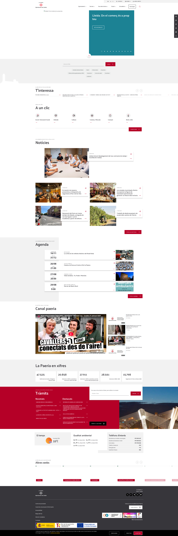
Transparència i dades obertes (72, 480)
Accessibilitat (38, 510)
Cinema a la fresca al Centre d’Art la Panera (77, 265)
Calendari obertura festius (78, 70)
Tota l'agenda (134, 296)
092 (140, 450)
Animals (56, 119)
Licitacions (89, 76)
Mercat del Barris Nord (71, 286)
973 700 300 (138, 443)
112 (140, 447)
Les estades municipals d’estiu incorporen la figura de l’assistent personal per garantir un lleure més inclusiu (127, 192)
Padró (87, 70)
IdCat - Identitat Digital (15, 95)
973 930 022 (138, 440)
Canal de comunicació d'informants (155, 480)
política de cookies (55, 532)
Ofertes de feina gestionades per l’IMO (76, 73)
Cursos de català (98, 73)
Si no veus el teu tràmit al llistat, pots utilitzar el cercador (104, 390)
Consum (110, 119)
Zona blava (107, 73)
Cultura (74, 119)
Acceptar (138, 533)
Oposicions (89, 73)
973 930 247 (138, 438)
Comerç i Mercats (95, 119)
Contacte (37, 520)
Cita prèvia (103, 70)
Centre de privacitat (40, 503)
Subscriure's (134, 507)
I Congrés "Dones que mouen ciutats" (100, 95)
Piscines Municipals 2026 (42, 95)
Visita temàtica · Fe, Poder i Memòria (75, 275)
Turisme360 (95, 480)
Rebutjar (129, 533)
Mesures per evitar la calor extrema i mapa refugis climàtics (73, 95)
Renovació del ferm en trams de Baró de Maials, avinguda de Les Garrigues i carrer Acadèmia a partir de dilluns (73, 215)
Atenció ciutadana (40, 517)
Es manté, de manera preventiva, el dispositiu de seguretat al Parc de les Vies (71, 192)
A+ (108, 1)
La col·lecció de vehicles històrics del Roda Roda (79, 253)
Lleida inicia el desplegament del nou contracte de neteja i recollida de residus (108, 157)
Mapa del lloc (38, 513)
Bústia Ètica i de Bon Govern (126, 480)
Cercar (134, 393)
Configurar (114, 533)
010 (140, 445)
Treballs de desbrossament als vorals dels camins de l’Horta (127, 214)
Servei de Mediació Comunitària (152, 95)
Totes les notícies (131, 232)
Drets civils (129, 119)
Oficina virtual (95, 70)
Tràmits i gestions (96, 423)
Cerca (109, 64)
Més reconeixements (137, 519)
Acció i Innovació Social (42, 119)
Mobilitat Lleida (14, 480)
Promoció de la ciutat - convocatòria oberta (127, 95)
